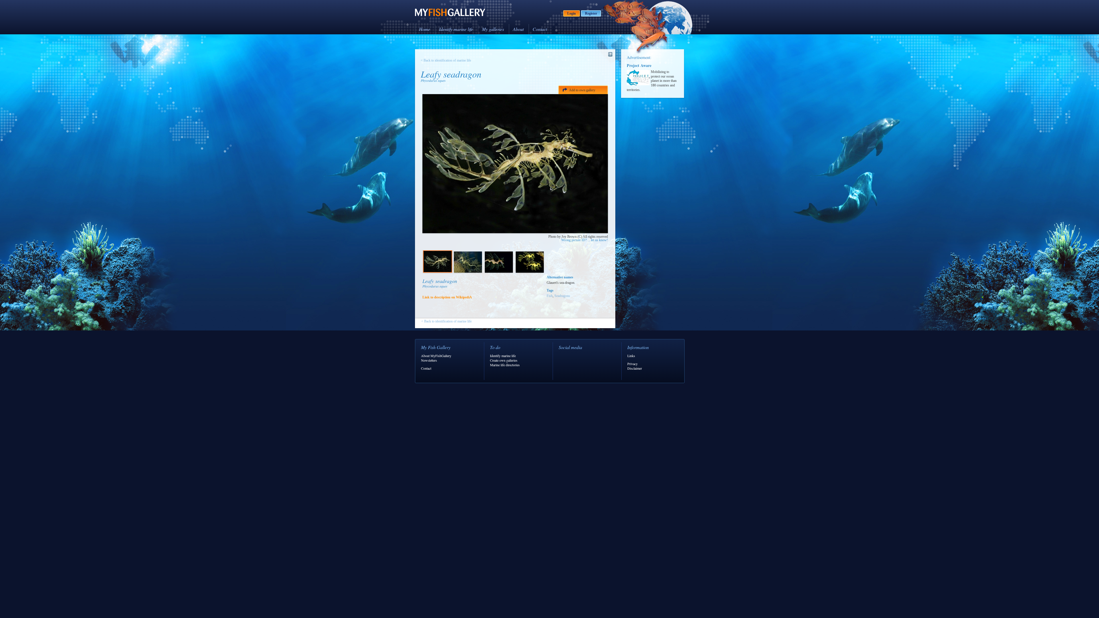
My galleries (493, 29)
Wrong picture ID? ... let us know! (584, 240)
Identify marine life (456, 29)
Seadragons (562, 296)
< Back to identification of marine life (446, 60)
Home (424, 29)
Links (631, 355)
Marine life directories (505, 365)
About (518, 29)
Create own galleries (503, 360)
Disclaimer (634, 368)
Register (591, 13)
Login (571, 13)
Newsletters (429, 360)
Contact (540, 29)
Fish (550, 296)
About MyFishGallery (436, 355)
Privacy (632, 363)
